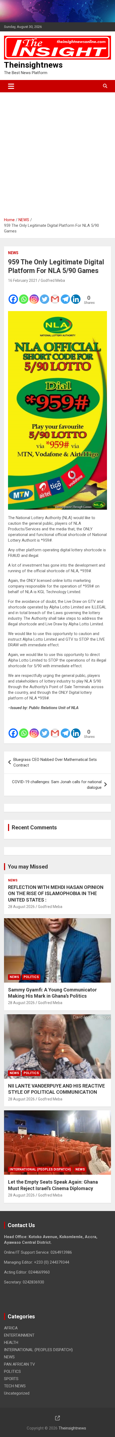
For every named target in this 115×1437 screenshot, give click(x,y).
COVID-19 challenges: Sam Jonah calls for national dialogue (57, 784)
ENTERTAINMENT (19, 1335)
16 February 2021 (22, 280)
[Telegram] (65, 295)
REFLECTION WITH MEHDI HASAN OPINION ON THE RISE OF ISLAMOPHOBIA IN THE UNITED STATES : (55, 893)
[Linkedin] (75, 295)
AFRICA (11, 1328)
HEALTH (11, 1342)
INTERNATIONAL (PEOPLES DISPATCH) (40, 1169)
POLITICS (31, 977)
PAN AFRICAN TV (19, 1364)
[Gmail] (55, 295)
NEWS (13, 253)
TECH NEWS (15, 1386)
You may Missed (28, 866)
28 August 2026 (21, 906)
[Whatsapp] (23, 295)
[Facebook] (13, 295)
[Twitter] (44, 295)
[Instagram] (34, 295)
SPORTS (11, 1378)
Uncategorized (16, 1393)
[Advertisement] (57, 152)
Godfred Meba (53, 280)
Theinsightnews (33, 65)
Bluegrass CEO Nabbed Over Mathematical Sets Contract (55, 762)
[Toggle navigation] (11, 86)
